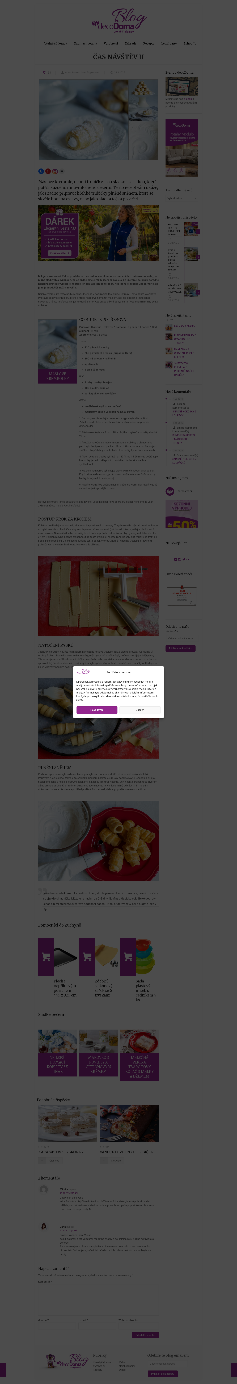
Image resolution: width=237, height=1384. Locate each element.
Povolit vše (97, 709)
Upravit (140, 709)
